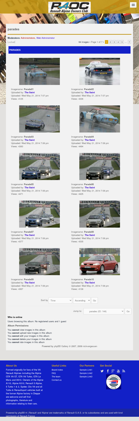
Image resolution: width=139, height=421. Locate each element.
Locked (11, 41)
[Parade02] (99, 71)
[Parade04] (99, 118)
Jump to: (77, 311)
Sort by (45, 300)
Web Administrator (45, 37)
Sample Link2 (86, 373)
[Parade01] (39, 71)
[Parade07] (39, 213)
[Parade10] (99, 261)
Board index (57, 369)
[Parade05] (39, 166)
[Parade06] (99, 166)
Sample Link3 (86, 376)
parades (13, 29)
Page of (96, 41)
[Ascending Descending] (85, 300)
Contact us (57, 379)
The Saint (30, 92)
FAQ (54, 373)
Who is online (15, 317)
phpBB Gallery (61, 346)
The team (56, 376)
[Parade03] (39, 118)
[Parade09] (39, 261)
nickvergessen (90, 346)
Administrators (28, 37)
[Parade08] (99, 213)
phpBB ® (22, 412)
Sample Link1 (86, 369)
